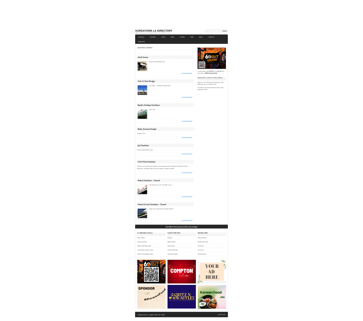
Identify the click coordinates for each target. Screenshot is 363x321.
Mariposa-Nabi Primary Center (144, 246)
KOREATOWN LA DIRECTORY (153, 30)
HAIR (191, 37)
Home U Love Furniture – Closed (152, 204)
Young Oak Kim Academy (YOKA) (145, 250)
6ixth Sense (143, 57)
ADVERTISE (141, 41)
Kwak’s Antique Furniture (149, 105)
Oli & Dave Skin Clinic (173, 250)
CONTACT (211, 37)
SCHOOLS (141, 37)
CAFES (163, 37)
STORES (182, 37)
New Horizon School (142, 241)
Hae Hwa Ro (201, 246)
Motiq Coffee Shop (202, 237)
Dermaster (170, 237)
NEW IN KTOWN (202, 233)
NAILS (201, 37)
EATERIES (153, 37)
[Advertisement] (181, 14)
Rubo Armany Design (147, 129)
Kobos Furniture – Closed (149, 180)
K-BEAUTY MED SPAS (174, 233)
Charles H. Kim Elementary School (145, 254)
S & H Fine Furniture (146, 161)
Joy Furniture (143, 145)
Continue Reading (187, 73)
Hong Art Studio (141, 237)
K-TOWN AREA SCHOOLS (144, 233)
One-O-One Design (146, 81)
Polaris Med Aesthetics (173, 254)
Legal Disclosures (222, 314)
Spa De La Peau (171, 246)
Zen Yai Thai (201, 250)
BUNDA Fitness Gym (203, 241)
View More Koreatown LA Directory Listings (181, 227)
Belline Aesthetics (172, 241)
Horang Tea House (202, 254)
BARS (172, 37)
